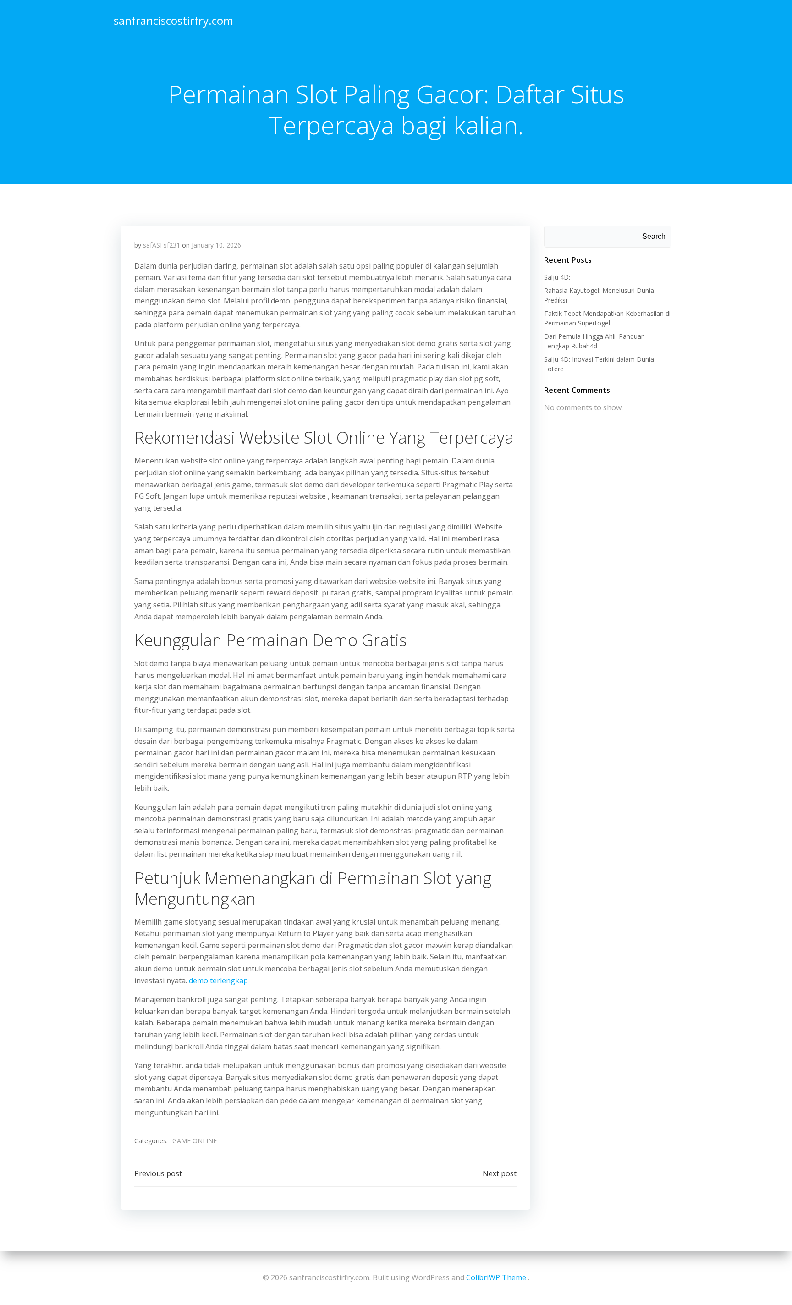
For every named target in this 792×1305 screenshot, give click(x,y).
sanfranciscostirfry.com (173, 20)
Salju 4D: (557, 277)
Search (654, 236)
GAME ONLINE (194, 1140)
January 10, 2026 (216, 245)
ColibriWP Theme (496, 1277)
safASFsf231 (161, 245)
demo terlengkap (218, 980)
